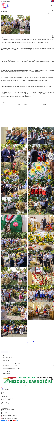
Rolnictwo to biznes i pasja (7, 104)
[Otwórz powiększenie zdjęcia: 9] (14, 205)
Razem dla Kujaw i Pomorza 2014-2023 (10, 365)
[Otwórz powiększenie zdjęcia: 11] (14, 223)
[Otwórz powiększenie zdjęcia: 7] (14, 188)
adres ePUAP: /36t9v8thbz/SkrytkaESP (9, 416)
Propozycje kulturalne (6, 362)
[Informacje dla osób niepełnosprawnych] (51, 5)
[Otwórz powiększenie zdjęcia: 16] (41, 258)
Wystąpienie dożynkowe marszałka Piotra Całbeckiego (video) (13, 54)
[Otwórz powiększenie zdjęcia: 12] (41, 223)
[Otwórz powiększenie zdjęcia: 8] (41, 188)
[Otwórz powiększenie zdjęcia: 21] (14, 310)
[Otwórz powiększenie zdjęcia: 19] (14, 293)
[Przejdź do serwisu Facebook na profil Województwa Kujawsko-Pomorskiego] (2, 420)
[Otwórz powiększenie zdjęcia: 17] (14, 275)
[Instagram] (8, 420)
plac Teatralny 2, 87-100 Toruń (8, 410)
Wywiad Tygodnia (6, 360)
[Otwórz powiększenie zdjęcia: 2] (41, 135)
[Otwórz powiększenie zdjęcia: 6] (41, 170)
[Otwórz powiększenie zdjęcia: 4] (41, 153)
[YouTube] (13, 420)
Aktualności (51, 11)
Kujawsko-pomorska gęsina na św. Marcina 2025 (11, 363)
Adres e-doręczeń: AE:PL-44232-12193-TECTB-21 (10, 418)
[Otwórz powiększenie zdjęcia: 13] (14, 240)
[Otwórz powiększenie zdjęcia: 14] (41, 240)
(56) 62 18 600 (5, 412)
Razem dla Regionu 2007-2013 (8, 366)
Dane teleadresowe (6, 354)
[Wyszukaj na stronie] (9, 5)
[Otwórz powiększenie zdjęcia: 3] (14, 153)
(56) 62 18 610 (5, 413)
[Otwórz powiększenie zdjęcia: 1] (14, 135)
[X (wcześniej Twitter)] (11, 420)
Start (52, 10)
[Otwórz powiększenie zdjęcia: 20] (41, 293)
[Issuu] (15, 420)
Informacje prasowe (6, 355)
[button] (27, 381)
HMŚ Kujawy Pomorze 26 (7, 357)
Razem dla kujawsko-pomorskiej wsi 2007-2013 (11, 368)
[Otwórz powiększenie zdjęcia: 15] (14, 258)
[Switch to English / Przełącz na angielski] (52, 1)
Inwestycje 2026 (6, 358)
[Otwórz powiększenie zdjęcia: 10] (41, 205)
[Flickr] (17, 420)
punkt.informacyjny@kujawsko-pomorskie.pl (10, 415)
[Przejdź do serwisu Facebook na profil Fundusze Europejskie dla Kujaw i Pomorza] (4, 420)
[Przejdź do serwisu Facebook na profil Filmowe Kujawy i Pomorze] (6, 420)
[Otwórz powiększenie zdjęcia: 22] (41, 310)
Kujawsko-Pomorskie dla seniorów (9, 370)
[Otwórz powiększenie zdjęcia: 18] (41, 275)
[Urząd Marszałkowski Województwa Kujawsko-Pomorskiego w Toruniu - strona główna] (5, 6)
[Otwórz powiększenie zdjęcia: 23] (14, 328)
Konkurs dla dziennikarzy (7, 373)
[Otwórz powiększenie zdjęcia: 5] (14, 170)
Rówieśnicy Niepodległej (7, 371)
